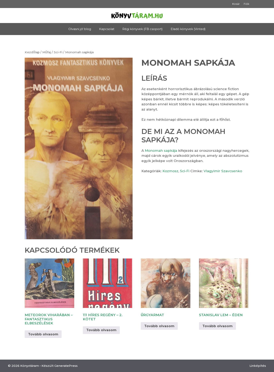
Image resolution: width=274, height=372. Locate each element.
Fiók (246, 3)
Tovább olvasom (43, 334)
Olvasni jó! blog (79, 29)
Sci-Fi (58, 52)
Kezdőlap (32, 52)
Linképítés (258, 366)
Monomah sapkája (161, 151)
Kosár (236, 3)
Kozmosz (170, 171)
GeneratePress (66, 366)
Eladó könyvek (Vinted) (188, 29)
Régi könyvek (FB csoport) (142, 29)
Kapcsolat (106, 29)
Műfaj (46, 52)
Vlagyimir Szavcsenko (223, 171)
